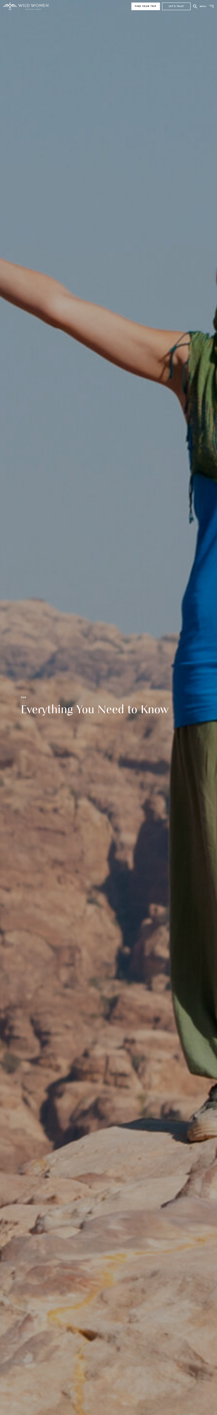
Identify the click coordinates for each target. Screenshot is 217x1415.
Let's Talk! (176, 6)
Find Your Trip (145, 6)
